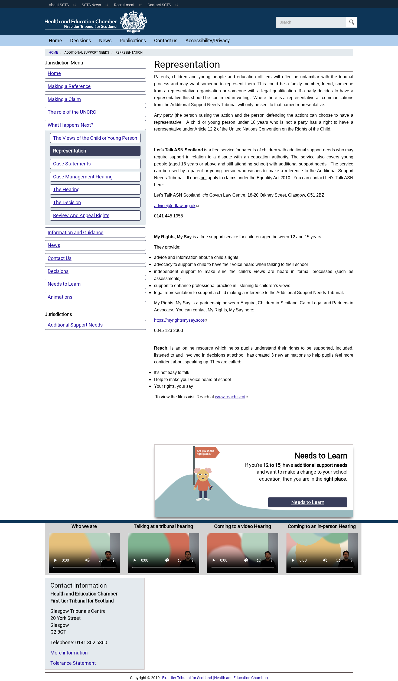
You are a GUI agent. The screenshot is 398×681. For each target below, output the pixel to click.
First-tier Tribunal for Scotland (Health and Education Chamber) (215, 678)
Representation (69, 151)
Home (55, 40)
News (105, 40)
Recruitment (124, 5)
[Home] (97, 22)
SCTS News (91, 5)
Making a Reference (69, 86)
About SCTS (59, 5)
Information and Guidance (75, 232)
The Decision (67, 202)
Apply (351, 22)
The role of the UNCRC (72, 112)
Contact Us (59, 258)
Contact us (165, 40)
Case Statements (72, 164)
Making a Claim (64, 99)
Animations (60, 297)
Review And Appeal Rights (81, 215)
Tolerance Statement (73, 663)
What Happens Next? (70, 125)
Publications (133, 40)
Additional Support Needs (75, 325)
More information (69, 653)
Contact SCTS (159, 5)
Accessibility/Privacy (207, 40)
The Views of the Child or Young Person (95, 138)
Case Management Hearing (83, 177)
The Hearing (66, 189)
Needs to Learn (64, 284)
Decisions (80, 40)
